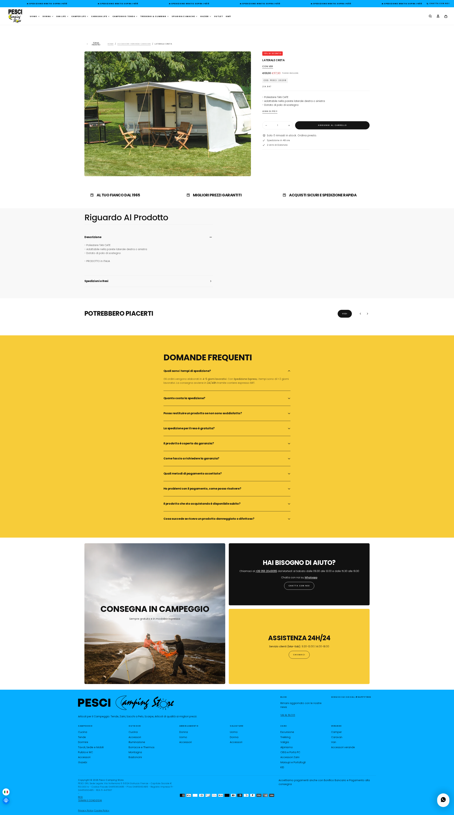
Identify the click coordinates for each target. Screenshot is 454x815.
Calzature (236, 726)
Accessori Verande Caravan (134, 44)
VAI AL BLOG (287, 715)
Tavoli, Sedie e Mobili (91, 747)
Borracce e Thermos (141, 747)
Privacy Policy (86, 810)
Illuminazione (137, 742)
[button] (430, 16)
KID (282, 767)
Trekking (285, 737)
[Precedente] (360, 314)
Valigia (284, 742)
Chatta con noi (299, 585)
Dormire (83, 742)
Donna (183, 732)
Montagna (135, 752)
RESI (80, 797)
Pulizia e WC (85, 752)
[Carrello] (446, 16)
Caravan (336, 737)
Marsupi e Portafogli (293, 762)
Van (333, 742)
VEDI (344, 313)
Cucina (82, 732)
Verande (336, 726)
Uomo (183, 737)
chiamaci (299, 654)
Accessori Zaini (289, 757)
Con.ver (267, 66)
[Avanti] (367, 314)
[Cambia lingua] (6, 792)
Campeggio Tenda (123, 16)
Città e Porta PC (290, 752)
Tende (82, 737)
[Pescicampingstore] (126, 702)
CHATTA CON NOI (438, 3)
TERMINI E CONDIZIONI (90, 800)
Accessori (84, 757)
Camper (336, 732)
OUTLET (218, 16)
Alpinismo (286, 747)
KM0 (228, 16)
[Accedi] (438, 16)
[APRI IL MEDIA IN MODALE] (245, 171)
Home (111, 44)
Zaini (283, 726)
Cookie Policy (101, 810)
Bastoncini (135, 757)
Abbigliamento (189, 726)
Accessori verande (343, 747)
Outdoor (135, 726)
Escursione (287, 732)
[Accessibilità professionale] (6, 800)
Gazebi (82, 762)
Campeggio (85, 726)
